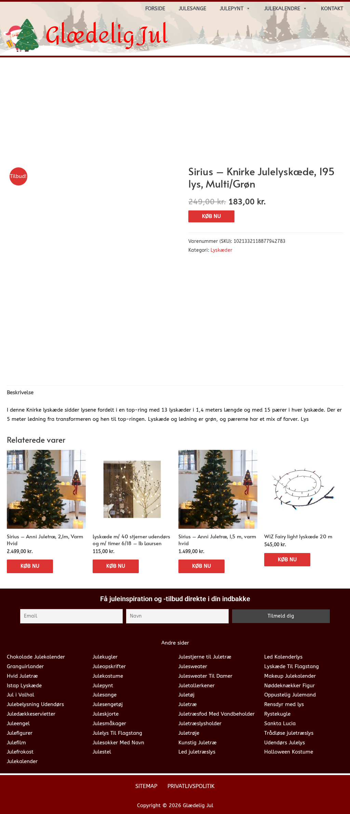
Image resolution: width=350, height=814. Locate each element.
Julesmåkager (109, 723)
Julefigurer (19, 733)
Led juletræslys (196, 752)
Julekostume (108, 676)
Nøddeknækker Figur (289, 685)
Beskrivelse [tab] (20, 392)
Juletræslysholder (199, 723)
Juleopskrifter (109, 666)
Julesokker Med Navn (118, 743)
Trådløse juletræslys (288, 733)
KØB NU (211, 216)
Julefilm (16, 743)
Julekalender (22, 761)
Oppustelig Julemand (290, 695)
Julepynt (231, 8)
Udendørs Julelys (284, 743)
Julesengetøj (108, 704)
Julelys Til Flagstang (117, 733)
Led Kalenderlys (283, 657)
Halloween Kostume (288, 752)
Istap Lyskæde (24, 685)
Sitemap (146, 786)
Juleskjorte (106, 714)
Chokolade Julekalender (36, 657)
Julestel (102, 752)
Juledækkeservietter (31, 714)
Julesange (192, 8)
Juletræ (187, 704)
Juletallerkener (196, 685)
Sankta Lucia (280, 723)
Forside (155, 8)
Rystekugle (277, 714)
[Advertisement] (175, 114)
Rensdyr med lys (284, 704)
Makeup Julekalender (290, 676)
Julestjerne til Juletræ (204, 657)
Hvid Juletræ (22, 676)
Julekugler (105, 657)
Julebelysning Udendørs (35, 704)
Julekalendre (282, 8)
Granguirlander (25, 666)
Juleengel (18, 723)
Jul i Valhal (20, 695)
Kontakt (332, 8)
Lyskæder (221, 250)
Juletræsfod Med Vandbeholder (216, 714)
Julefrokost (20, 752)
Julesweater (192, 666)
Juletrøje (188, 733)
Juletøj (186, 695)
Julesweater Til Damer (205, 676)
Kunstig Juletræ (197, 743)
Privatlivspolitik (191, 786)
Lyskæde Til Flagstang (291, 666)
